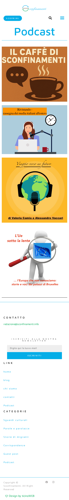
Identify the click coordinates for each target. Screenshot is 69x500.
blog (7, 380)
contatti (9, 397)
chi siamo (10, 389)
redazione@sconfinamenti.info (21, 324)
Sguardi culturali (16, 420)
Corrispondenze (14, 445)
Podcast (9, 405)
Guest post (11, 454)
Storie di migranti (16, 437)
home (7, 372)
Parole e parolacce (17, 429)
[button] (62, 17)
